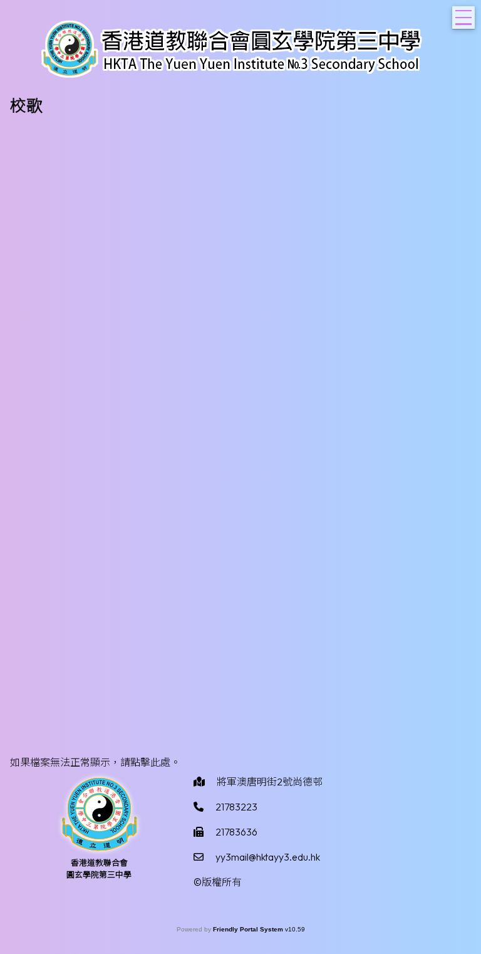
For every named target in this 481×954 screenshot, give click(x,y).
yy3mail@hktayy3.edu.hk (267, 857)
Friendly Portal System (249, 929)
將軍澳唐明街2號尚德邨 (270, 781)
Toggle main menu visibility (463, 17)
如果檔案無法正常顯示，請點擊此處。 (95, 762)
